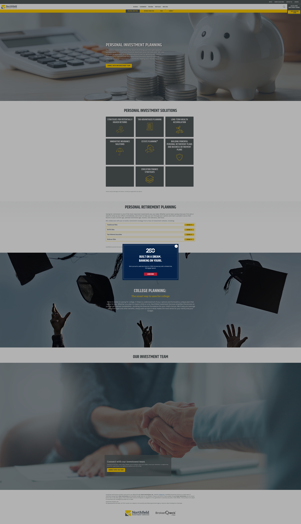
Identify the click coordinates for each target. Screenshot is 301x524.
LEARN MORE (150, 274)
